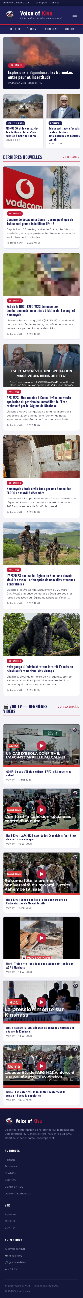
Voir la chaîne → (68, 708)
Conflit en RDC (14, 1186)
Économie (33, 29)
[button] (75, 15)
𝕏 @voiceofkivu (15, 1248)
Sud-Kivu (70, 29)
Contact (54, 2)
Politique (14, 29)
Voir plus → (71, 156)
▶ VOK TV (11, 1269)
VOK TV (10, 1227)
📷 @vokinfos (13, 1255)
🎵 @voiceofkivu (15, 1262)
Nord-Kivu (52, 29)
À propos (41, 2)
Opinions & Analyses (18, 1193)
